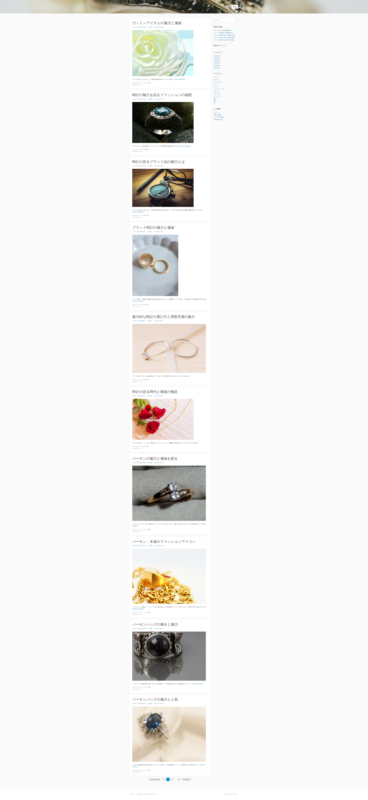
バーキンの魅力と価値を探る (155, 458)
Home (235, 7)
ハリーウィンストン (220, 89)
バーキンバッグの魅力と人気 (155, 699)
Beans (226, 794)
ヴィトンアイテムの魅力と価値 (157, 22)
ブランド (140, 84)
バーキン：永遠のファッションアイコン (164, 541)
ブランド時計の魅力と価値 (153, 227)
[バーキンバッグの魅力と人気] (169, 734)
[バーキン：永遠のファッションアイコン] (169, 576)
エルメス (216, 79)
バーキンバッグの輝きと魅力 (155, 624)
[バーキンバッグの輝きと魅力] (169, 656)
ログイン (216, 112)
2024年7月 (217, 63)
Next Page (186, 779)
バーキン (140, 529)
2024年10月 (217, 56)
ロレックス (217, 96)
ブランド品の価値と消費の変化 (223, 33)
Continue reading (179, 79)
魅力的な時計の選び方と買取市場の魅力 (163, 316)
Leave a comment (159, 27)
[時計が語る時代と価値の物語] (163, 419)
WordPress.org (218, 119)
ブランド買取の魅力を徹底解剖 (146, 6)
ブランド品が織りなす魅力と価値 (224, 40)
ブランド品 (145, 82)
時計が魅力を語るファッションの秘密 (162, 94)
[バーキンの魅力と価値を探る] (169, 493)
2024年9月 (217, 58)
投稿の (217, 115)
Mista (151, 27)
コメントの (218, 117)
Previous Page (155, 779)
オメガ (216, 84)
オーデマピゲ (218, 82)
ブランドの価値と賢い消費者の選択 (224, 35)
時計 (145, 149)
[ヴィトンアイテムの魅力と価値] (163, 53)
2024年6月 (217, 65)
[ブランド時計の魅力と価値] (155, 265)
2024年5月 (217, 68)
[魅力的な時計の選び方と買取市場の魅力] (169, 348)
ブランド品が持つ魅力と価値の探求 (224, 37)
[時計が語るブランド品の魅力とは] (163, 188)
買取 (150, 82)
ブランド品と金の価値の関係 (222, 30)
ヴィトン (140, 82)
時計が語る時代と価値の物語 (154, 391)
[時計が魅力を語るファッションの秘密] (163, 122)
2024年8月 (217, 61)
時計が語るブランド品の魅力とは (158, 161)
